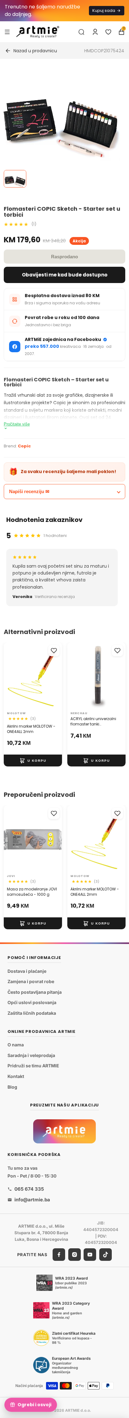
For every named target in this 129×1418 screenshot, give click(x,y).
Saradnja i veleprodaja (31, 1055)
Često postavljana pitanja (35, 991)
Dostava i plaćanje (27, 970)
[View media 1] (15, 179)
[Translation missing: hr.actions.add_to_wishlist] (53, 650)
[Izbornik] (7, 31)
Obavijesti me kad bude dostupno (64, 274)
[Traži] (81, 32)
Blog (12, 1086)
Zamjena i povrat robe (31, 981)
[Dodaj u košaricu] (33, 760)
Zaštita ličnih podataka (32, 1013)
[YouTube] (90, 1254)
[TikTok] (105, 1254)
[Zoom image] (60, 127)
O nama (16, 1044)
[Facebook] (59, 1254)
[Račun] (95, 32)
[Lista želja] (108, 32)
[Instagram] (74, 1254)
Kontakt (16, 1076)
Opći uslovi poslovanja (32, 1002)
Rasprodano (64, 256)
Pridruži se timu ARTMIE (33, 1065)
